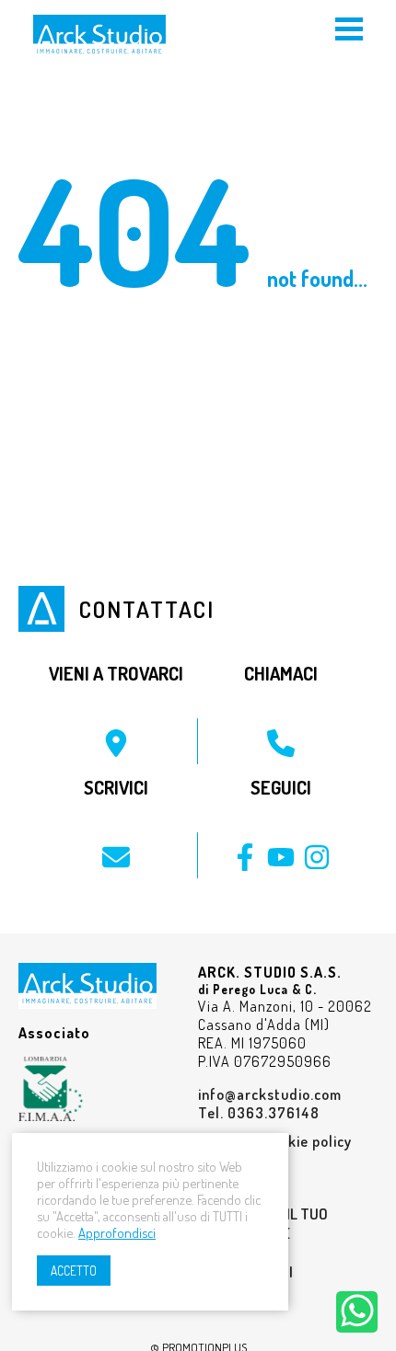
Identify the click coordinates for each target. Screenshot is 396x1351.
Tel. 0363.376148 (259, 1113)
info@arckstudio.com (270, 1094)
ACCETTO (74, 1270)
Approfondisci (117, 1232)
